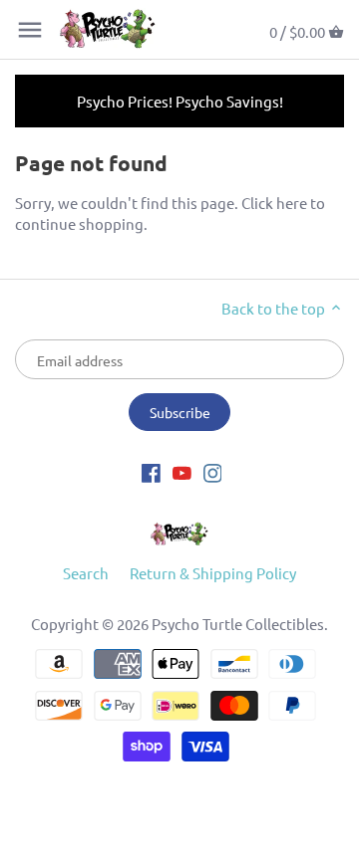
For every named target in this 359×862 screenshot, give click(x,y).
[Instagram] (212, 471)
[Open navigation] (30, 30)
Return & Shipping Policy (213, 572)
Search (86, 572)
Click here (274, 202)
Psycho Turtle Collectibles (238, 623)
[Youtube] (182, 471)
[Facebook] (151, 471)
